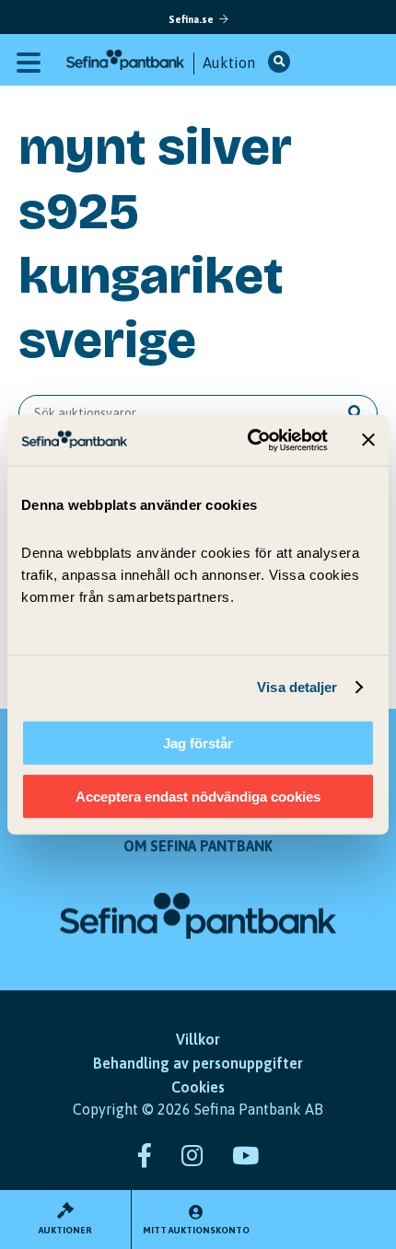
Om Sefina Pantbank (198, 846)
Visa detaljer (297, 687)
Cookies (198, 1087)
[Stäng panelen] (368, 440)
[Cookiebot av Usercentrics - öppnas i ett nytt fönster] (249, 440)
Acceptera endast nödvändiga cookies (198, 796)
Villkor (198, 1039)
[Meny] (28, 61)
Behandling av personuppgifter (198, 1063)
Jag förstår (198, 742)
